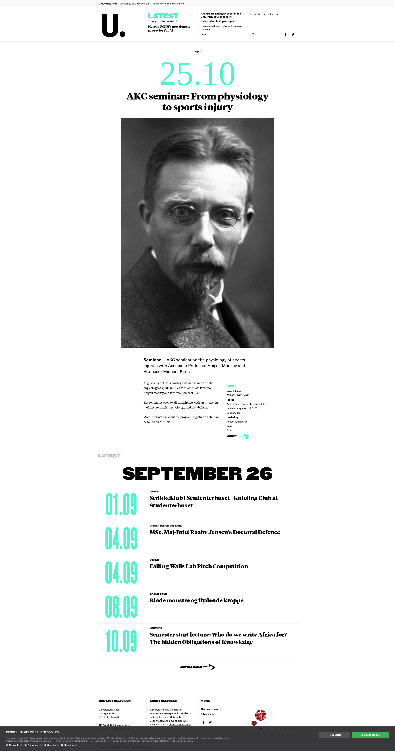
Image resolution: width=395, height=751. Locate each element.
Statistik (52, 745)
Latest (163, 16)
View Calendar (190, 667)
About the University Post (264, 14)
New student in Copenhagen (217, 21)
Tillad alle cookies (370, 734)
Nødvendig (15, 745)
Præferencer (34, 745)
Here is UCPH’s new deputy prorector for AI (169, 28)
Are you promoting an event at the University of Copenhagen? (221, 15)
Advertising (207, 713)
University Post (108, 3)
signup (232, 436)
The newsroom (209, 709)
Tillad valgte (334, 734)
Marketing (70, 745)
